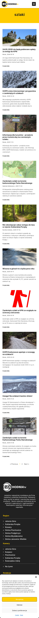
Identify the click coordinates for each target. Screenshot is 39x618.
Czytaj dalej (5, 66)
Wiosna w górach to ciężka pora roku (18, 269)
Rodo (21, 615)
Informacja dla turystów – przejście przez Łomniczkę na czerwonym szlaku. (17, 137)
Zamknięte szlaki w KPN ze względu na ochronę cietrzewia (19, 311)
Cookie (17, 615)
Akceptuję (19, 599)
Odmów (19, 605)
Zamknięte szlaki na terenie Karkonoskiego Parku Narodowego (17, 439)
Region (6, 516)
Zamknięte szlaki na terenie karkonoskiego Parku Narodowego (17, 182)
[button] (36, 577)
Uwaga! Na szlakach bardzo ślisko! (17, 396)
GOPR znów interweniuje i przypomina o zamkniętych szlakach (19, 92)
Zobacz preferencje (19, 610)
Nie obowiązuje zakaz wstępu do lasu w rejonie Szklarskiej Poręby (18, 226)
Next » (26, 464)
